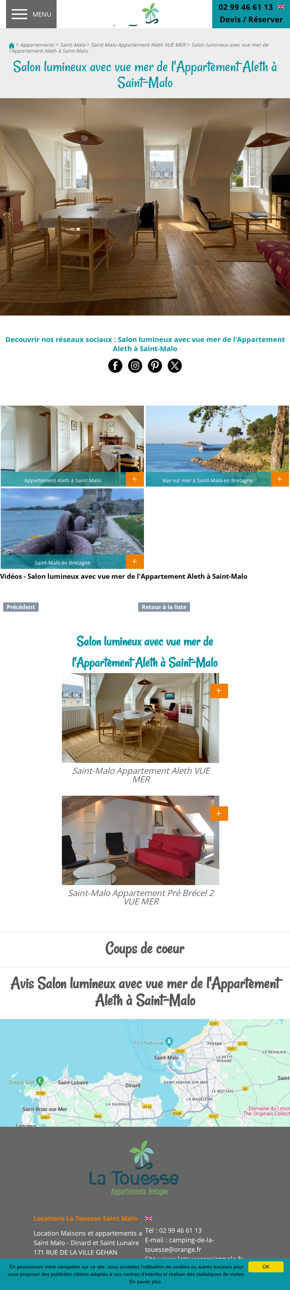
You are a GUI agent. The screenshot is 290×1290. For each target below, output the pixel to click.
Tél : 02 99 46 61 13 (173, 1230)
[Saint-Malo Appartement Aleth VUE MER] (219, 690)
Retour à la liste (164, 607)
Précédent (21, 607)
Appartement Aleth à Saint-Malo (62, 480)
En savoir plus (145, 1281)
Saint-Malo (72, 44)
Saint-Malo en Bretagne (63, 562)
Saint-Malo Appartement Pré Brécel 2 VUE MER (141, 897)
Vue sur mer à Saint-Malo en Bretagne (207, 480)
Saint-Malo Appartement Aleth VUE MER (138, 44)
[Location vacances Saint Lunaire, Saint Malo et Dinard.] (11, 44)
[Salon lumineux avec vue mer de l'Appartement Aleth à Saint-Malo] (145, 14)
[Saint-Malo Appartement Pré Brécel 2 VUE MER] (219, 813)
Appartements (37, 44)
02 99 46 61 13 (246, 6)
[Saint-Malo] (134, 1167)
